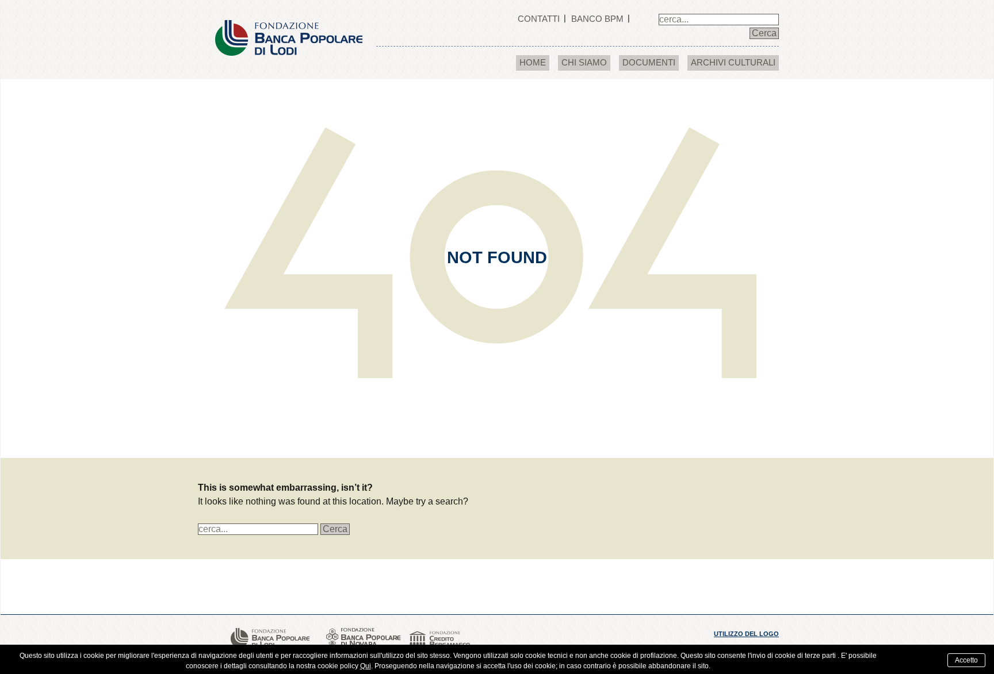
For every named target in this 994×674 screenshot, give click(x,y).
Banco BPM (597, 19)
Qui (365, 666)
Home (532, 62)
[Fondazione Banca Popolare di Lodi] (288, 27)
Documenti (648, 62)
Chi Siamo (584, 62)
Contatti (539, 19)
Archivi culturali (733, 62)
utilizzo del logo (746, 633)
